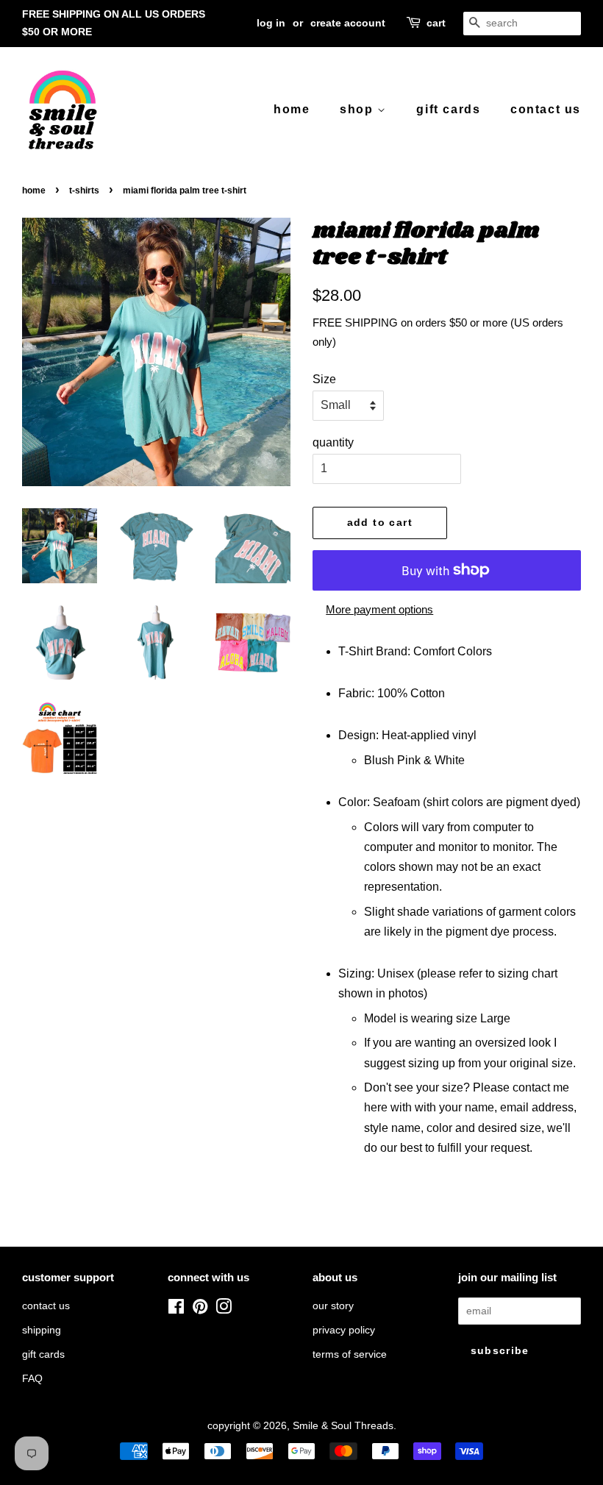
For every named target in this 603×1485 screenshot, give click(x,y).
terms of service (350, 1354)
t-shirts (84, 190)
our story (333, 1305)
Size (324, 379)
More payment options (379, 609)
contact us (545, 109)
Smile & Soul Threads (343, 1425)
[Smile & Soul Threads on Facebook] (176, 1309)
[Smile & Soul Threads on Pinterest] (200, 1309)
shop (358, 109)
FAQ (32, 1378)
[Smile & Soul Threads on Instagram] (223, 1309)
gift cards (448, 109)
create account (347, 23)
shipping (41, 1330)
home (292, 109)
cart (436, 23)
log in (271, 23)
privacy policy (344, 1330)
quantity (333, 442)
